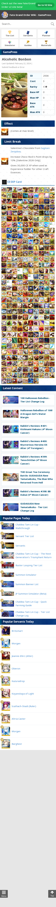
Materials (46, 45)
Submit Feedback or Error (13, 67)
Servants (28, 35)
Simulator (10, 45)
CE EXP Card (14, 182)
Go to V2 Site (45, 5)
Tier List (10, 35)
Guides (28, 45)
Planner (46, 35)
